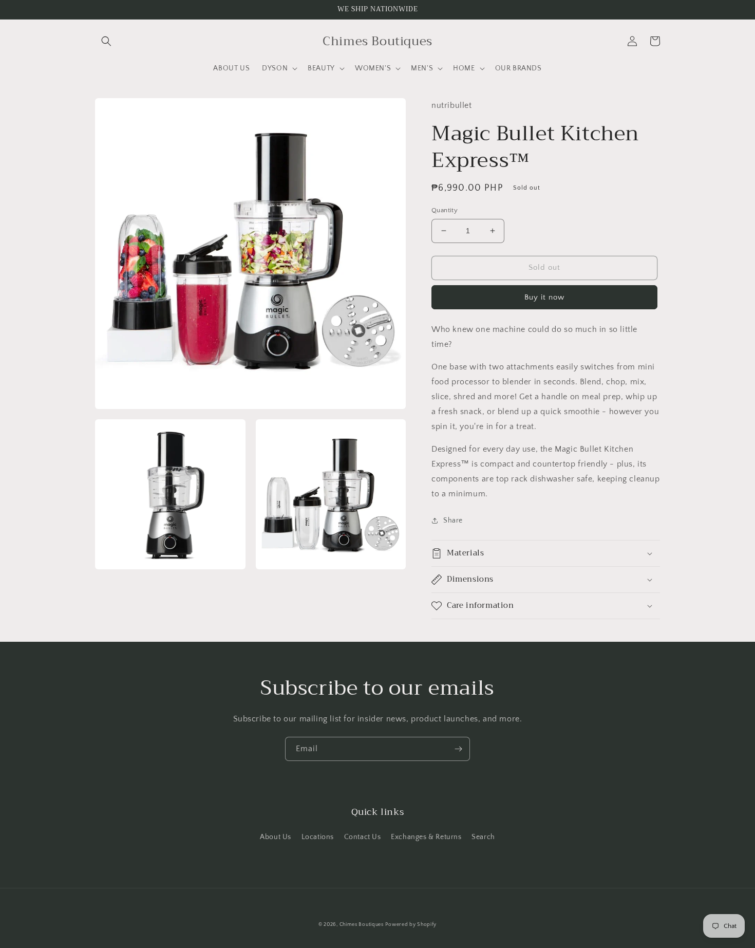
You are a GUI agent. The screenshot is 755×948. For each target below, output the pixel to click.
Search (483, 837)
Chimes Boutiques (361, 924)
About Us (275, 837)
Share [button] (453, 520)
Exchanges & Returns (426, 837)
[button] (106, 41)
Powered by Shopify (411, 924)
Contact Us (362, 837)
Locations (317, 837)
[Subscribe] (458, 749)
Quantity (444, 210)
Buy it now (544, 297)
